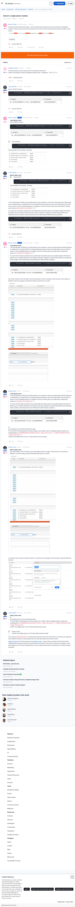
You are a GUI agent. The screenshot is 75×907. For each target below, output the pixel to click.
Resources (10, 812)
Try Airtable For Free (13, 861)
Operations (10, 771)
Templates (10, 831)
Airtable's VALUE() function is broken (13, 669)
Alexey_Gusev (12, 391)
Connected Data (12, 756)
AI (8, 753)
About (9, 842)
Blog (8, 849)
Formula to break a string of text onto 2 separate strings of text (21, 679)
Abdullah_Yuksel (13, 68)
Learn (9, 786)
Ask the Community (20, 9)
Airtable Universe (12, 835)
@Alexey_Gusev (37, 641)
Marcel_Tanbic (12, 24)
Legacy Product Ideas (9, 671)
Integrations (11, 741)
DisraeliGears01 (12, 720)
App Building (11, 749)
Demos (9, 801)
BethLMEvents (12, 709)
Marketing (10, 767)
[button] (2, 4)
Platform (10, 734)
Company (10, 838)
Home (3, 9)
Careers (9, 846)
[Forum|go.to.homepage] (13, 3)
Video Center (11, 797)
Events (9, 794)
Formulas (30, 9)
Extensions (10, 745)
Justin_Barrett (12, 86)
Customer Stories (13, 805)
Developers (10, 823)
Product (10, 764)
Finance (10, 782)
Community (10, 9)
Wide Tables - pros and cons (11, 664)
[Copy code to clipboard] (70, 93)
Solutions (10, 760)
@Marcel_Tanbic (13, 641)
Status (9, 853)
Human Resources (13, 775)
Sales (9, 779)
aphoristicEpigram (13, 698)
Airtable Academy (13, 790)
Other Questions (7, 666)
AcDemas (10, 704)
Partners (10, 816)
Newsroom (10, 857)
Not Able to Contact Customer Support (14, 685)
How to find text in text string (11, 674)
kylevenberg (11, 714)
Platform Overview (13, 738)
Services (10, 820)
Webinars (10, 809)
